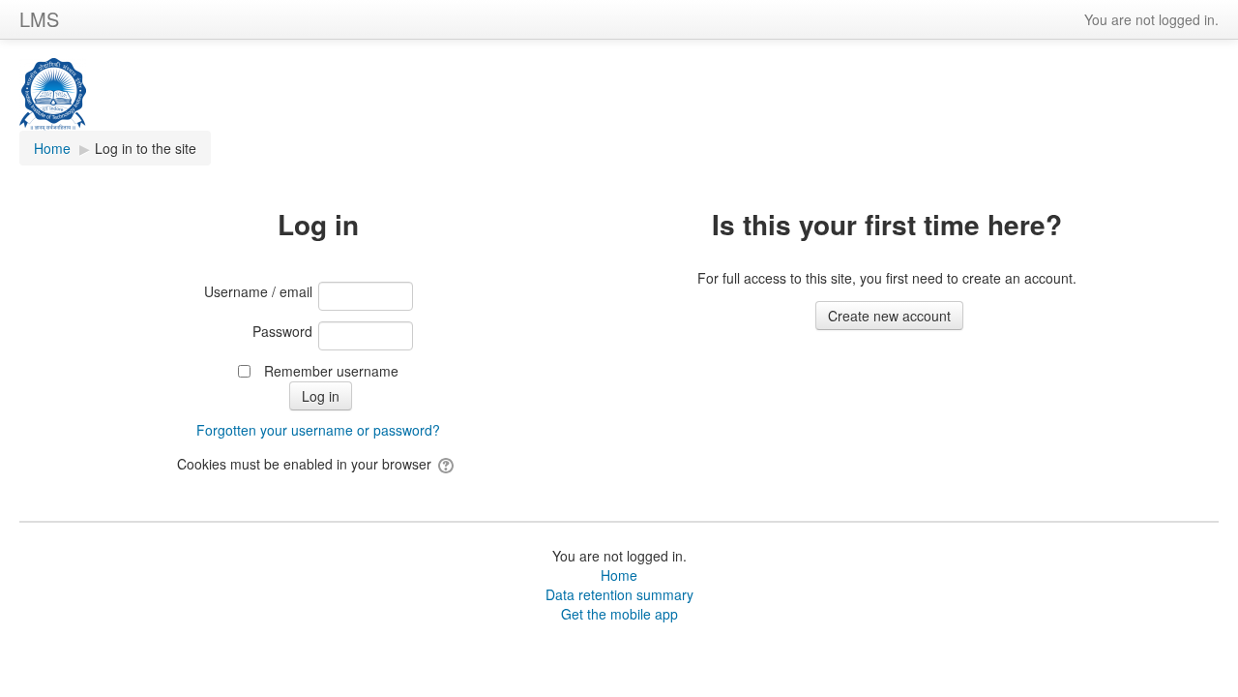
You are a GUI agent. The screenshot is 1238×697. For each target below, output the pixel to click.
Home (619, 575)
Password (282, 331)
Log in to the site (145, 148)
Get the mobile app (619, 613)
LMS (39, 19)
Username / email (258, 291)
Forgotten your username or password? (318, 429)
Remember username (331, 370)
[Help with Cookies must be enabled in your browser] (447, 463)
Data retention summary (619, 594)
